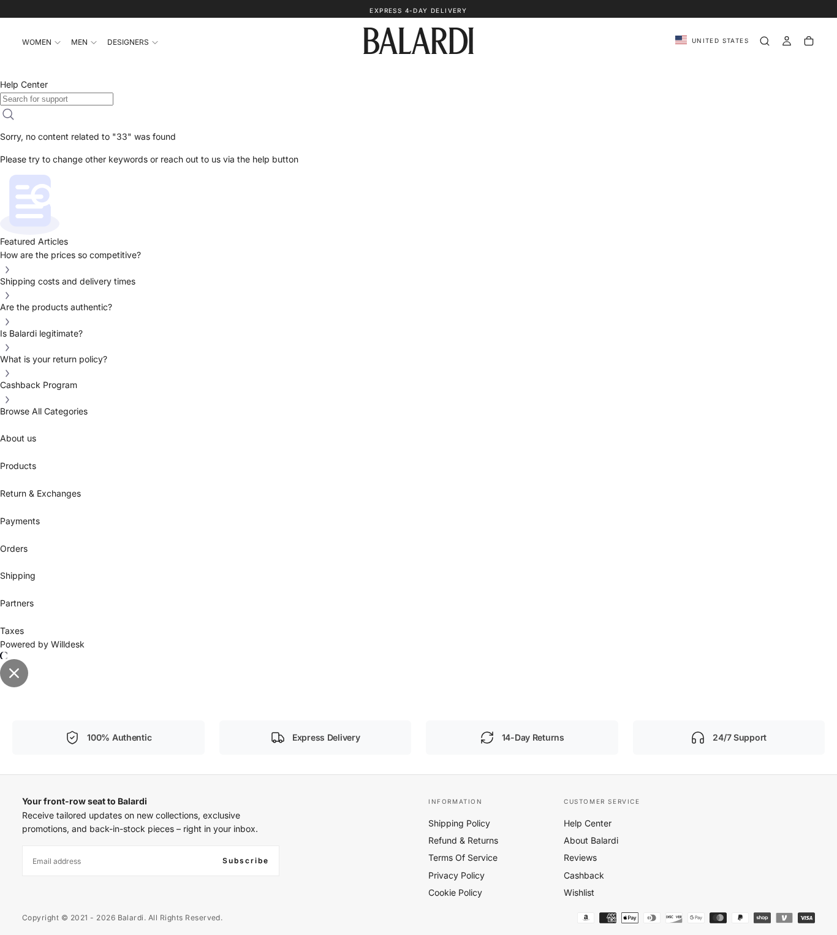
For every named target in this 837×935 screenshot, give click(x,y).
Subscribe (245, 860)
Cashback (584, 875)
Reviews (580, 857)
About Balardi (591, 840)
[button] (712, 40)
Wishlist (579, 892)
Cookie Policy (455, 892)
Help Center (588, 823)
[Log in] (787, 41)
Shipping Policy (459, 823)
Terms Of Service (463, 857)
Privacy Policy (456, 875)
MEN (79, 42)
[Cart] (809, 41)
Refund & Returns (463, 840)
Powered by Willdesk (42, 644)
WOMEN (36, 42)
